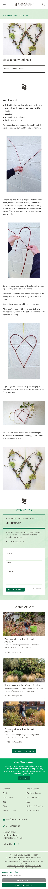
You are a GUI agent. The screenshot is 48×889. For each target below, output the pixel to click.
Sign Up (24, 778)
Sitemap (11, 868)
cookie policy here (15, 875)
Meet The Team (33, 811)
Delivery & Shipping (34, 806)
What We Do (8, 798)
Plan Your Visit (32, 798)
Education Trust (9, 811)
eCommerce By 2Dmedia (15, 866)
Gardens (6, 789)
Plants (5, 793)
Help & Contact (33, 789)
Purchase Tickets (33, 793)
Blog (4, 802)
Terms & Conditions (32, 868)
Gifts (5, 806)
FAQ (28, 802)
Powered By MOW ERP (33, 866)
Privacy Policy (20, 868)
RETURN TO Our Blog (16, 16)
